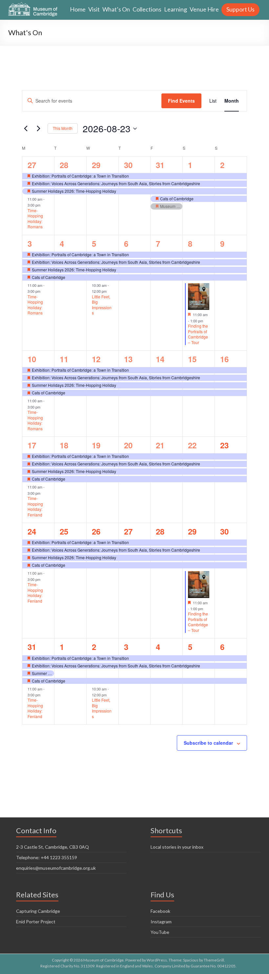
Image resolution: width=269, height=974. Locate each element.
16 (224, 358)
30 (128, 164)
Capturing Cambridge (38, 911)
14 (160, 358)
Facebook (160, 911)
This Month (62, 128)
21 (160, 445)
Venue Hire (204, 9)
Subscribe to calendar (208, 742)
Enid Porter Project (35, 921)
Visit (94, 9)
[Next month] (39, 129)
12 (96, 358)
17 (32, 445)
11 (64, 358)
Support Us (240, 9)
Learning (175, 9)
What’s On (116, 9)
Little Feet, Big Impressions (102, 305)
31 (160, 164)
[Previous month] (26, 129)
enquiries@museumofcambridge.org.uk (56, 868)
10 (32, 358)
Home (78, 9)
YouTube (160, 932)
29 (96, 164)
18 (64, 445)
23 (224, 445)
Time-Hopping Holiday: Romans (35, 219)
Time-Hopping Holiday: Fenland (35, 506)
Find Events (181, 100)
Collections (147, 9)
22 (192, 445)
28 (64, 164)
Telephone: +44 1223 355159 (46, 857)
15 (192, 358)
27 (32, 164)
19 (96, 445)
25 (64, 531)
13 (128, 358)
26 (96, 531)
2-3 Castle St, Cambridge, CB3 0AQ (52, 847)
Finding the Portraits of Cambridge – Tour (198, 334)
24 (32, 531)
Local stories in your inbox (177, 847)
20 (128, 445)
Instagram (161, 921)
